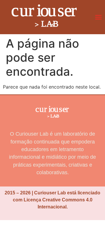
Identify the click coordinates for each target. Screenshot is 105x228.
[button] (98, 17)
